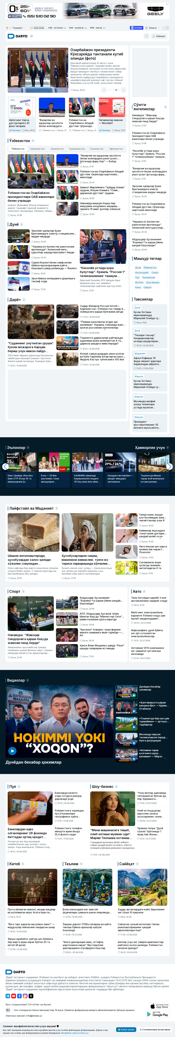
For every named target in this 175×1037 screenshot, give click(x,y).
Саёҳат (147, 287)
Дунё (138, 267)
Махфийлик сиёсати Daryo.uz (74, 1033)
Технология (148, 277)
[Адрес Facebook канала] (19, 996)
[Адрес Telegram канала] (8, 996)
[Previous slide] (104, 90)
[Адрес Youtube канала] (13, 996)
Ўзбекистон (150, 267)
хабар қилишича (94, 71)
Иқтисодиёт (142, 272)
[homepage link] (17, 36)
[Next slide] (123, 90)
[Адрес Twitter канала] (31, 996)
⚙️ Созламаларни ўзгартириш (155, 1029)
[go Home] (15, 972)
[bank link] (37, 27)
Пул (137, 277)
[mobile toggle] (31, 36)
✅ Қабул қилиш (126, 1029)
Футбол (139, 282)
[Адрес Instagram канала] (25, 996)
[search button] (146, 36)
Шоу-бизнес (152, 282)
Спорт (155, 272)
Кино (138, 287)
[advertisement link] (136, 28)
